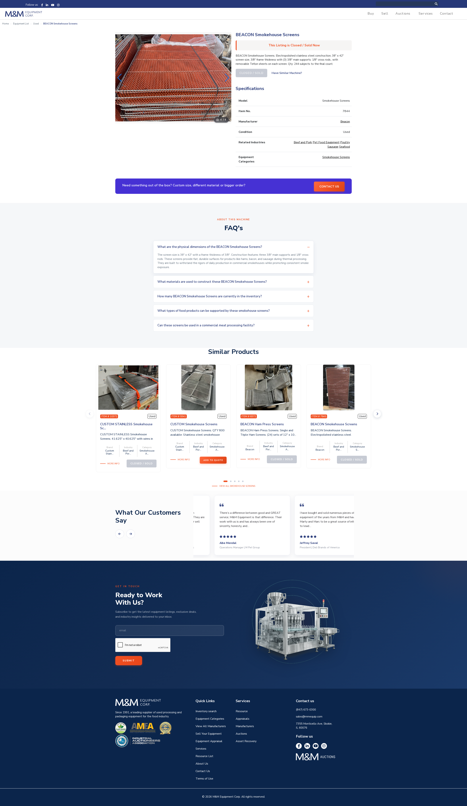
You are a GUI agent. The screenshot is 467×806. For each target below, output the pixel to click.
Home (5, 23)
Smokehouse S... (357, 448)
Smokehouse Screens (336, 157)
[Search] (440, 3)
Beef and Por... (128, 452)
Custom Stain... (109, 452)
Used (36, 23)
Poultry (345, 142)
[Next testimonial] (130, 533)
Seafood (344, 147)
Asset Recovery (246, 741)
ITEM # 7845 (319, 416)
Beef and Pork (303, 142)
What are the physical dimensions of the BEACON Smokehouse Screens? (209, 247)
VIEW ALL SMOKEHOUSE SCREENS (237, 486)
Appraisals (242, 719)
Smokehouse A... (147, 452)
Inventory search (206, 711)
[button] (227, 78)
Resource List (204, 756)
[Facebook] (42, 5)
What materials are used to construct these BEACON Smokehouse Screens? (212, 282)
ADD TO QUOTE (213, 460)
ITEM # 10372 (109, 416)
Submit (129, 660)
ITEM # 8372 (248, 416)
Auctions (402, 13)
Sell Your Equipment (209, 734)
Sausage (332, 147)
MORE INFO (113, 463)
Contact (446, 13)
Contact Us (203, 771)
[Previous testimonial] (119, 533)
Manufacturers (245, 726)
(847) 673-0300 (306, 709)
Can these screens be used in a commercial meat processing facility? (205, 325)
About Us (202, 764)
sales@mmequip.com (309, 716)
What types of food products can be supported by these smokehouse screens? (213, 311)
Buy (371, 13)
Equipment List (21, 23)
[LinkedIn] (47, 5)
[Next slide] (377, 414)
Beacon (345, 122)
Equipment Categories (210, 719)
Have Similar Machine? (287, 73)
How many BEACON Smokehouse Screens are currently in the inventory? (209, 296)
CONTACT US (329, 187)
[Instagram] (58, 5)
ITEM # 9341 (178, 416)
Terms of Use (204, 779)
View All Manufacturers (211, 726)
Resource (242, 711)
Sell (384, 13)
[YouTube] (52, 5)
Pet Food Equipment (326, 142)
